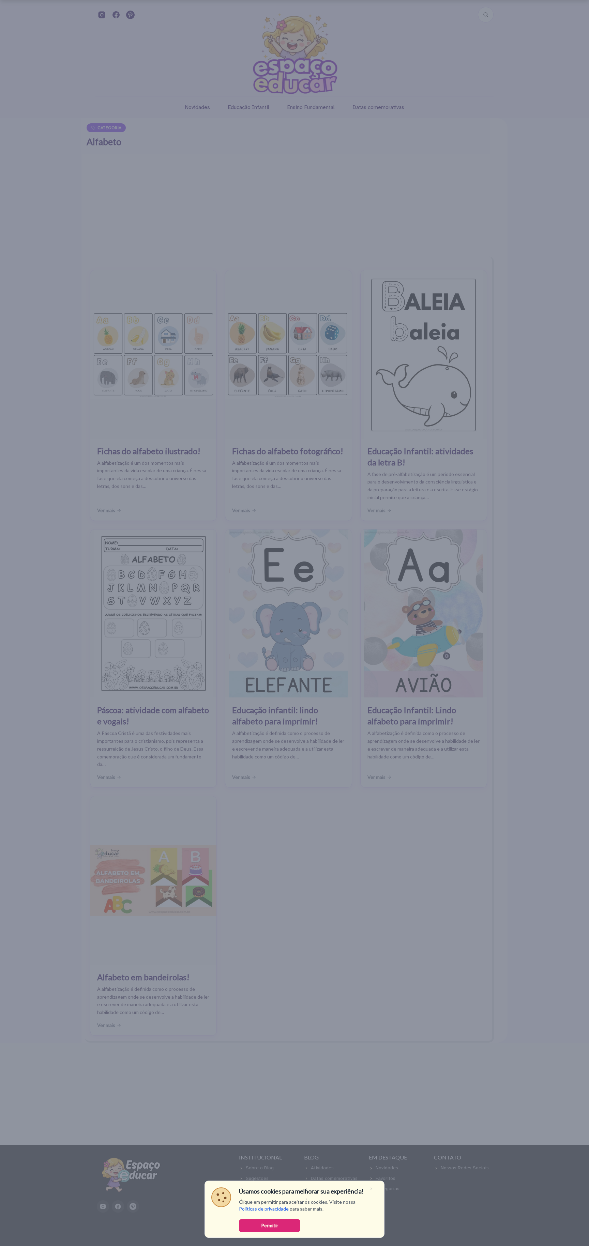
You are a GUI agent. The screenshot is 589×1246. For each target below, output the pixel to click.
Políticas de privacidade (264, 1209)
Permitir (269, 1225)
